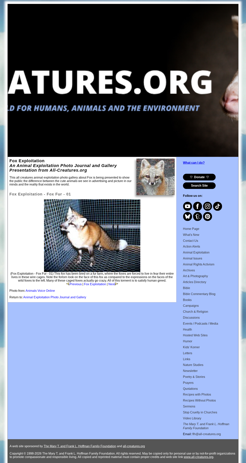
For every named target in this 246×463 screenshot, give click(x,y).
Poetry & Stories (194, 376)
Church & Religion (195, 311)
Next (111, 284)
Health (187, 329)
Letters (187, 353)
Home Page (191, 228)
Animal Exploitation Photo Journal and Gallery (54, 297)
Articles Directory (194, 282)
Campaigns (191, 305)
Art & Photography (195, 276)
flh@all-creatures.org (206, 434)
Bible (186, 288)
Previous (76, 284)
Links (186, 359)
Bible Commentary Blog (199, 294)
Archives (189, 270)
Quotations (190, 388)
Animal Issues (192, 258)
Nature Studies (193, 365)
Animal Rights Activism (198, 264)
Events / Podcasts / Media (200, 323)
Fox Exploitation (95, 284)
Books (187, 300)
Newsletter (190, 370)
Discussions (191, 317)
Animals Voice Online (40, 290)
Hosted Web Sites (195, 335)
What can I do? (194, 162)
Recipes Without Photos (199, 400)
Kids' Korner (191, 347)
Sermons (189, 406)
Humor (187, 341)
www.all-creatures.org (198, 457)
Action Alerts (191, 246)
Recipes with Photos (197, 394)
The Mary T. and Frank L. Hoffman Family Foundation (80, 446)
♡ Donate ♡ (199, 177)
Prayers (188, 382)
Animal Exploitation (196, 252)
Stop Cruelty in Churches (200, 412)
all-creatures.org (134, 446)
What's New (191, 234)
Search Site (199, 185)
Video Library (192, 418)
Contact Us (190, 240)
